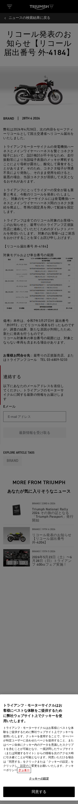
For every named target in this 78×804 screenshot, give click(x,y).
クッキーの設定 (39, 778)
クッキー (24, 770)
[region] (39, 747)
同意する (39, 792)
